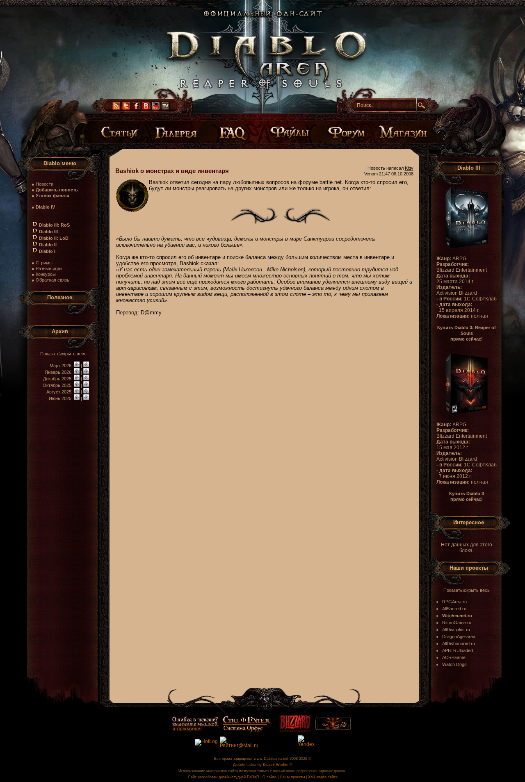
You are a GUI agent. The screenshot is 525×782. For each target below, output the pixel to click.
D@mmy (151, 312)
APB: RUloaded (457, 650)
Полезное (59, 297)
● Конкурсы (44, 274)
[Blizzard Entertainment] (295, 731)
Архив (60, 331)
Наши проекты (469, 568)
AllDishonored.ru (458, 643)
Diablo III (468, 168)
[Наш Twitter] (126, 108)
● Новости (42, 184)
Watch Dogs (454, 664)
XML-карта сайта (323, 777)
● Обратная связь (50, 279)
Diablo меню (59, 163)
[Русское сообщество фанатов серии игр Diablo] (333, 728)
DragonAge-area (458, 636)
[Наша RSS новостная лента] (116, 108)
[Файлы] (289, 132)
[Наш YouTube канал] (155, 108)
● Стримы (42, 262)
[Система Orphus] (221, 731)
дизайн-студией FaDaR (239, 777)
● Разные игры (47, 268)
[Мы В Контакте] (146, 108)
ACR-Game (454, 657)
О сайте (269, 777)
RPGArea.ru (454, 601)
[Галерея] (177, 132)
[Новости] (77, 365)
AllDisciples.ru (456, 629)
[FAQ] (234, 132)
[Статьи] (122, 132)
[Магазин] (401, 132)
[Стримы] (165, 108)
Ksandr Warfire (275, 765)
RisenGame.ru (456, 622)
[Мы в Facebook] (136, 108)
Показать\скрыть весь (63, 353)
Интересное (468, 522)
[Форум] (345, 132)
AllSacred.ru (454, 608)
